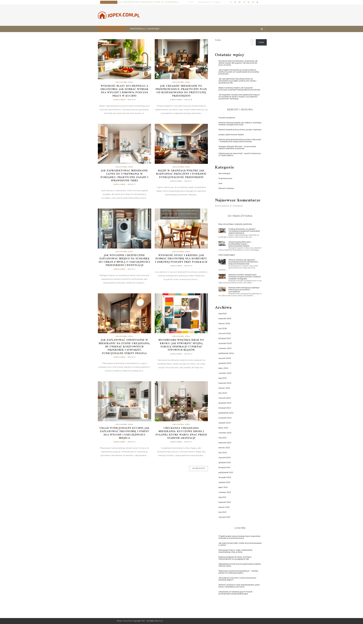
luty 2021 (222, 512)
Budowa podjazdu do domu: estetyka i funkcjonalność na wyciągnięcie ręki (235, 558)
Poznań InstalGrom (227, 118)
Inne (220, 183)
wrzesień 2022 (225, 418)
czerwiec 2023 (225, 373)
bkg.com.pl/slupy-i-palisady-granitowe (235, 224)
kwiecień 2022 (225, 443)
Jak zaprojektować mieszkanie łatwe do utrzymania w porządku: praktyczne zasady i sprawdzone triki (149, 2)
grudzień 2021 (225, 462)
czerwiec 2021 (225, 492)
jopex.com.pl (119, 99)
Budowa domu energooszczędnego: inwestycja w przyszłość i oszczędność (244, 290)
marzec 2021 (224, 507)
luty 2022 (223, 453)
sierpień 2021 (224, 482)
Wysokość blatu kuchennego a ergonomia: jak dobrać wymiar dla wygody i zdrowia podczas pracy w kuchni (124, 91)
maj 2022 (223, 438)
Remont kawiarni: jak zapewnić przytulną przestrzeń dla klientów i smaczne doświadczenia (243, 262)
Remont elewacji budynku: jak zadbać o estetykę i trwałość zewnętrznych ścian (240, 124)
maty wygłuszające (227, 255)
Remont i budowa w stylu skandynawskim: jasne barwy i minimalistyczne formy (239, 586)
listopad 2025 (225, 338)
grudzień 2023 (225, 363)
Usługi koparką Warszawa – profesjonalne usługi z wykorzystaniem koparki (240, 244)
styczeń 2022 (225, 457)
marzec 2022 (224, 448)
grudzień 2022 (225, 403)
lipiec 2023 (223, 368)
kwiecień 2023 (225, 383)
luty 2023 (223, 393)
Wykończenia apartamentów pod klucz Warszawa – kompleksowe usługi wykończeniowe (240, 140)
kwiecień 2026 (225, 318)
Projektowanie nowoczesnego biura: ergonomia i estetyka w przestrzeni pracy (240, 537)
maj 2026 (223, 313)
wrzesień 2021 (225, 477)
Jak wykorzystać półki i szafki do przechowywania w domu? (240, 544)
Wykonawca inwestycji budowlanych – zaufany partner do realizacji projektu (238, 572)
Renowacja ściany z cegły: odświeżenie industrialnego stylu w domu (235, 551)
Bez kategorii (224, 173)
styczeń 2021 (224, 517)
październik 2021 (226, 472)
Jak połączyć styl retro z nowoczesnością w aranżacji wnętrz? (237, 579)
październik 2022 (226, 413)
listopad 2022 (225, 408)
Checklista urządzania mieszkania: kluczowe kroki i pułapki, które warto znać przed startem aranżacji (181, 433)
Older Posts (198, 468)
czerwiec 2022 (225, 433)
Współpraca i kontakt (145, 29)
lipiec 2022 (223, 428)
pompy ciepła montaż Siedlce (231, 134)
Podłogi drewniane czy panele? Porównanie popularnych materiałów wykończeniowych (244, 231)
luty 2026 (223, 328)
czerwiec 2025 (225, 348)
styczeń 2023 (225, 398)
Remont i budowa (226, 188)
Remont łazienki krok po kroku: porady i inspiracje (240, 130)
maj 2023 (223, 378)
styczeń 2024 (225, 358)
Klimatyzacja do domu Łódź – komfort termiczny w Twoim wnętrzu (240, 154)
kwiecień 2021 (225, 502)
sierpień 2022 (225, 423)
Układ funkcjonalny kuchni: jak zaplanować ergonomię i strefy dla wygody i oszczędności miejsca (124, 433)
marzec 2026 (224, 323)
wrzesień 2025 (225, 343)
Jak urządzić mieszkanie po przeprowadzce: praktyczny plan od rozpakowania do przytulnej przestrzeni (181, 91)
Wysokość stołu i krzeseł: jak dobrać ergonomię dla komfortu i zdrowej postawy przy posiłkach (181, 259)
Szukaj (218, 40)
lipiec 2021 (223, 487)
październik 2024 (226, 353)
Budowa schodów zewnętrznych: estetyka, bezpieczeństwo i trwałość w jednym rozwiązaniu (244, 277)
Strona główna (112, 29)
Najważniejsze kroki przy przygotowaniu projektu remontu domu (240, 565)
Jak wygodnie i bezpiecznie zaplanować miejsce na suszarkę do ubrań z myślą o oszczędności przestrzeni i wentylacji (124, 260)
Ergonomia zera (109, 2)
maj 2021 (222, 497)
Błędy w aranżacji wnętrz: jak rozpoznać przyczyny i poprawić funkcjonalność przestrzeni (181, 174)
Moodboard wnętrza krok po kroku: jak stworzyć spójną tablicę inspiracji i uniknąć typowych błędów (181, 345)
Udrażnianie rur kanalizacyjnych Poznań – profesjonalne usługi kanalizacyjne (236, 593)
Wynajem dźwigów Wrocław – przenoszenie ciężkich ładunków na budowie (237, 147)
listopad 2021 (224, 467)
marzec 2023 (224, 388)
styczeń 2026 (225, 333)
